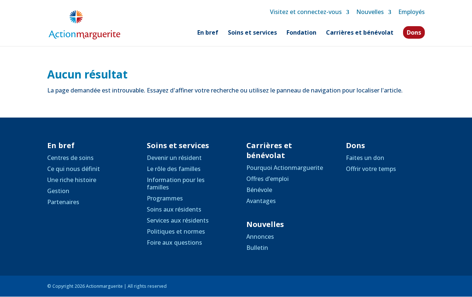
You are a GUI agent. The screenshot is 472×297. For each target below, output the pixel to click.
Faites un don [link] (365, 158)
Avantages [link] (261, 201)
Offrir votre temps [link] (371, 169)
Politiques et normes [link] (176, 231)
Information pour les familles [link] (176, 183)
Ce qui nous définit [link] (73, 169)
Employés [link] (411, 12)
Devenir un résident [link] (174, 158)
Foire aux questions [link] (174, 242)
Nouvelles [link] (370, 12)
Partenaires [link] (63, 202)
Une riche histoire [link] (71, 180)
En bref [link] (207, 33)
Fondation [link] (301, 33)
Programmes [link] (165, 198)
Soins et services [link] (252, 33)
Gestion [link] (58, 191)
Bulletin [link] (257, 248)
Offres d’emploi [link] (267, 179)
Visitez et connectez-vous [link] (306, 12)
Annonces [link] (260, 237)
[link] (84, 24)
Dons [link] (414, 32)
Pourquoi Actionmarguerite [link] (284, 168)
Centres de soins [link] (70, 158)
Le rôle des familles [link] (174, 169)
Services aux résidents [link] (178, 220)
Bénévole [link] (259, 190)
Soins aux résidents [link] (174, 209)
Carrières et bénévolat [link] (359, 33)
